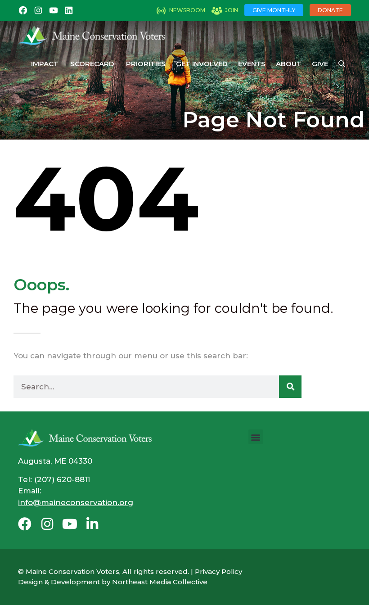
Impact (44, 63)
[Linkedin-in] (92, 524)
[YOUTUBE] (53, 10)
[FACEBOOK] (23, 10)
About (289, 63)
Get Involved (202, 63)
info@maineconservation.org (75, 502)
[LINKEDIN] (69, 10)
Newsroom (187, 10)
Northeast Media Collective (159, 582)
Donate (330, 10)
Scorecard (92, 63)
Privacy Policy (218, 571)
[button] (255, 436)
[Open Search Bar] (342, 64)
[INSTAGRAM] (38, 10)
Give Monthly (273, 10)
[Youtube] (69, 524)
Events (252, 63)
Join (231, 10)
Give (320, 63)
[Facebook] (25, 524)
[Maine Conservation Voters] (95, 35)
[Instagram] (47, 524)
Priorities (146, 63)
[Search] (290, 386)
